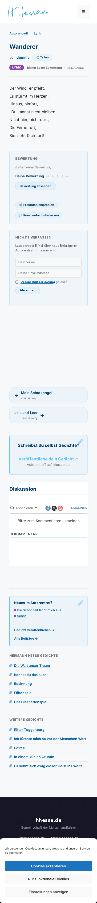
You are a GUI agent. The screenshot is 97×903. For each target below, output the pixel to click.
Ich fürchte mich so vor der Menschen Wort (50, 739)
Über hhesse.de (31, 838)
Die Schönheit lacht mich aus (39, 610)
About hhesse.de (65, 838)
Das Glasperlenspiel (30, 702)
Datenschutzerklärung (37, 282)
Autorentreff (18, 33)
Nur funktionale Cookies (48, 879)
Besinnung (23, 684)
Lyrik (37, 33)
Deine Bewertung (29, 176)
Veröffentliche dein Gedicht (46, 458)
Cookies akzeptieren (48, 866)
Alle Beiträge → (26, 638)
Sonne (22, 616)
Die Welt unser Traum (32, 666)
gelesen (43, 282)
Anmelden (78, 508)
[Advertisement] (48, 346)
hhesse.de (48, 820)
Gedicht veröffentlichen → (34, 630)
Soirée (19, 748)
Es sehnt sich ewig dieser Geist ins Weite (48, 766)
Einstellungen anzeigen (48, 892)
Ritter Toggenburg (29, 730)
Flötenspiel (23, 693)
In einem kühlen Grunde (34, 757)
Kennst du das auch (30, 675)
